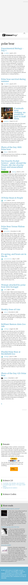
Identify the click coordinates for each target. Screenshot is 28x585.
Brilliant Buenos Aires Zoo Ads (13, 325)
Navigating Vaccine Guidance (10, 488)
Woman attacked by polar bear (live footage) (13, 286)
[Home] (10, 35)
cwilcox (5, 312)
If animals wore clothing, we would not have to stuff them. (20, 113)
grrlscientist (7, 231)
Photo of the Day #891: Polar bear (11, 148)
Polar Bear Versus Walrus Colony (13, 227)
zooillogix (6, 329)
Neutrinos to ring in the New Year (10, 527)
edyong (14, 171)
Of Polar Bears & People (12, 198)
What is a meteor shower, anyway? (10, 508)
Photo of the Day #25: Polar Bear (13, 374)
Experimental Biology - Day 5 (12, 49)
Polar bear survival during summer (13, 80)
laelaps (5, 152)
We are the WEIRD (6, 545)
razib (5, 200)
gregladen (6, 121)
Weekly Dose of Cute (10, 309)
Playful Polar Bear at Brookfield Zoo (10, 353)
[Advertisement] (14, 16)
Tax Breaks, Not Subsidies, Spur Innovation (14, 483)
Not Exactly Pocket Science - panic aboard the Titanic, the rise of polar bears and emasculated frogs (13, 165)
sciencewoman (7, 259)
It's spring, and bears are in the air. (13, 255)
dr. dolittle (6, 53)
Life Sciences (5, 172)
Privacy (3, 571)
